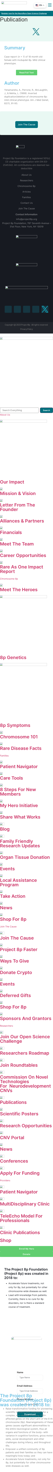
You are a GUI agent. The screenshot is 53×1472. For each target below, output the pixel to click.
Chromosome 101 (19, 737)
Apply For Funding (20, 1173)
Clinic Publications (20, 1232)
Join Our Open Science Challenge (25, 1039)
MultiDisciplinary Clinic (25, 1204)
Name (20, 1372)
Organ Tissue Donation (25, 857)
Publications (13, 1102)
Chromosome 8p (9, 578)
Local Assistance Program (18, 882)
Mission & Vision (18, 493)
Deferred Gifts (15, 995)
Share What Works (20, 817)
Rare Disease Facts (21, 748)
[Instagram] (12, 31)
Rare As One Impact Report (21, 569)
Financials (11, 532)
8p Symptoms (15, 725)
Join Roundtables (19, 1065)
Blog (5, 829)
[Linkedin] (26, 309)
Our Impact (12, 482)
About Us (5, 414)
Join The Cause (8, 926)
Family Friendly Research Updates (20, 843)
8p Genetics (13, 657)
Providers (5, 1180)
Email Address (24, 1386)
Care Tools (11, 778)
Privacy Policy (26, 329)
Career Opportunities (23, 555)
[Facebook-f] (4, 31)
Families (4, 755)
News (6, 907)
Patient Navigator (19, 766)
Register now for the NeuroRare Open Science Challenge (24, 13)
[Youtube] (28, 31)
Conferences (14, 1161)
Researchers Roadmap (24, 1053)
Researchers (6, 1025)
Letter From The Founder (17, 507)
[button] (26, 414)
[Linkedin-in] (20, 31)
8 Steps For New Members (18, 792)
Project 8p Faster (18, 949)
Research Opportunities (26, 1125)
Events (7, 868)
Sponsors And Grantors (25, 1018)
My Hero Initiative (19, 805)
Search (46, 410)
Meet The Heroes (19, 589)
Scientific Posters (19, 1113)
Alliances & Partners (22, 521)
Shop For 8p (13, 919)
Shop (5, 1240)
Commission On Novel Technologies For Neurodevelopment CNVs (25, 1083)
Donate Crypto (16, 972)
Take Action (12, 896)
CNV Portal (12, 1137)
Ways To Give (14, 961)
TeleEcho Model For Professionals (21, 1218)
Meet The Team (17, 544)
